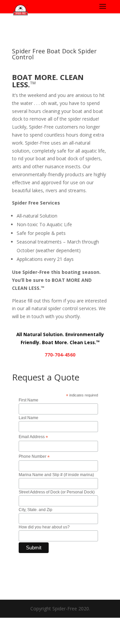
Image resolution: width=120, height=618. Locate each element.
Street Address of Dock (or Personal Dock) (57, 492)
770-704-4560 (60, 354)
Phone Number (34, 456)
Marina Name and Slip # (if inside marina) (56, 474)
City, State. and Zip (35, 509)
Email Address (33, 437)
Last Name (28, 417)
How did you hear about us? (44, 527)
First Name (28, 400)
